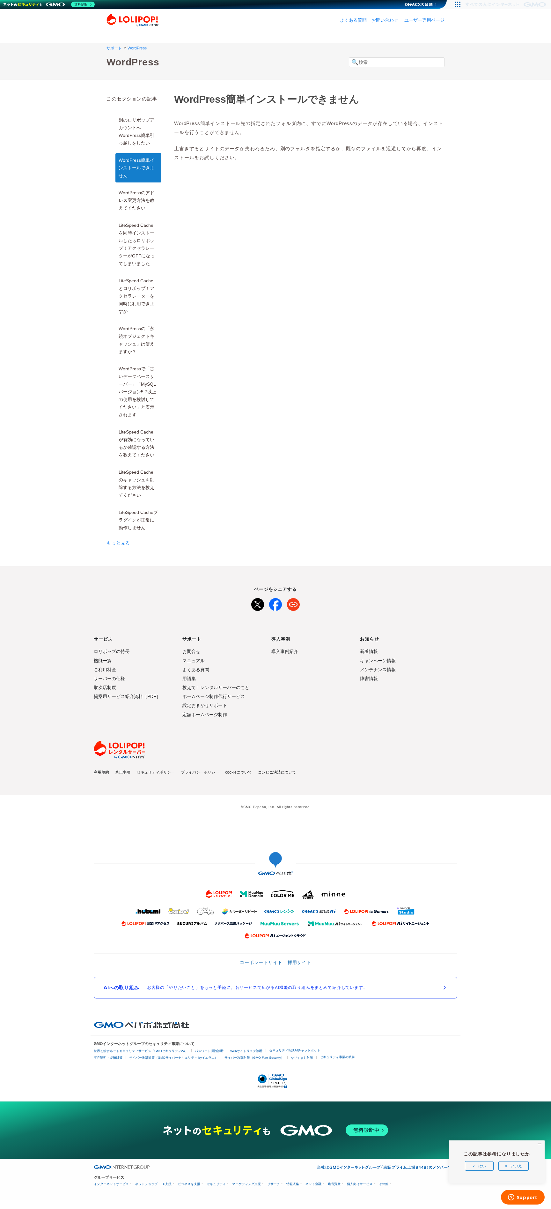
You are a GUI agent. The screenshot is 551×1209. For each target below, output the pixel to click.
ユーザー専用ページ (424, 20)
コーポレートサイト (261, 962)
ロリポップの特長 (111, 651)
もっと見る (118, 542)
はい (482, 1166)
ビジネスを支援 (189, 1184)
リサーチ (273, 1184)
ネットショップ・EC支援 (153, 1184)
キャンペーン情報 (378, 660)
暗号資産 (334, 1184)
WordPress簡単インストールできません (136, 168)
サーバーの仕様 (109, 678)
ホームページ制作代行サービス (213, 696)
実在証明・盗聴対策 (108, 1057)
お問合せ (191, 651)
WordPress (137, 48)
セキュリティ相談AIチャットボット (294, 1050)
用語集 (189, 678)
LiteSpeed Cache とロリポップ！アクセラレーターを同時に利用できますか (136, 296)
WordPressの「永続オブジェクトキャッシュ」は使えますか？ (136, 340)
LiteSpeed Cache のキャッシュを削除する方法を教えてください (136, 484)
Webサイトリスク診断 (246, 1051)
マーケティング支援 (246, 1184)
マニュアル (193, 660)
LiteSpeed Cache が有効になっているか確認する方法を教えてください (136, 443)
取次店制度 (105, 687)
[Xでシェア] (257, 603)
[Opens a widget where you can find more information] (523, 1198)
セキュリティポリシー (155, 772)
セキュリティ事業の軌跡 (337, 1057)
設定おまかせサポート (204, 705)
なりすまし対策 (302, 1057)
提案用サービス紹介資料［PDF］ (127, 696)
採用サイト (299, 962)
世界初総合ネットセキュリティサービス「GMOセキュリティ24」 (141, 1051)
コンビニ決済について (277, 772)
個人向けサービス (359, 1184)
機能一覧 (103, 660)
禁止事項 (122, 772)
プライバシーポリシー (200, 772)
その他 (383, 1184)
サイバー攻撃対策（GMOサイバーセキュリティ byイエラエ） (173, 1057)
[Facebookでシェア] (275, 603)
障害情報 (369, 678)
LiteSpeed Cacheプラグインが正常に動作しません (138, 520)
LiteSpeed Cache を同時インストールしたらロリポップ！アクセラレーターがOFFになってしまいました (137, 244)
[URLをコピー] (293, 603)
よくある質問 (353, 20)
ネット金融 (313, 1184)
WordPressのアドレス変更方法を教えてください (136, 200)
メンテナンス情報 (378, 669)
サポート (114, 48)
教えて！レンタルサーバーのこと (215, 687)
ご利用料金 (105, 669)
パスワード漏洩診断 (209, 1051)
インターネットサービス (111, 1184)
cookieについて (238, 772)
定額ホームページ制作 (204, 714)
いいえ (516, 1166)
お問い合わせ (384, 20)
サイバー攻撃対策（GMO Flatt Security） (254, 1057)
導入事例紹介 (284, 651)
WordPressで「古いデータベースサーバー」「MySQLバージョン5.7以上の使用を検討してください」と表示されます (137, 391)
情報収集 (292, 1184)
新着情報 (369, 651)
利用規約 (101, 772)
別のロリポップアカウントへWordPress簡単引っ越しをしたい (136, 131)
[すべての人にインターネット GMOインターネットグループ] (506, 4)
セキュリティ (216, 1184)
